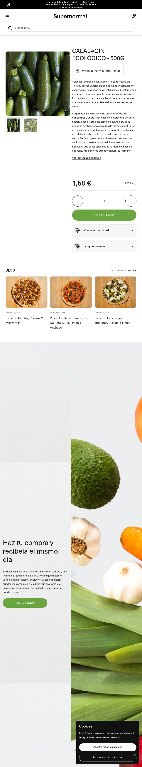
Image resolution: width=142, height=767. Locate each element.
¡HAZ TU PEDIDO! (25, 603)
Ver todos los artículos (123, 270)
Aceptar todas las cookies (107, 747)
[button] (132, 16)
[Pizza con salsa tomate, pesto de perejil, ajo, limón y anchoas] (71, 292)
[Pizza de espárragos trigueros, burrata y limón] (115, 292)
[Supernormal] (70, 17)
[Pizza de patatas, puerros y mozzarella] (27, 292)
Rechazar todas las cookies (107, 757)
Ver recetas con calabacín (86, 158)
